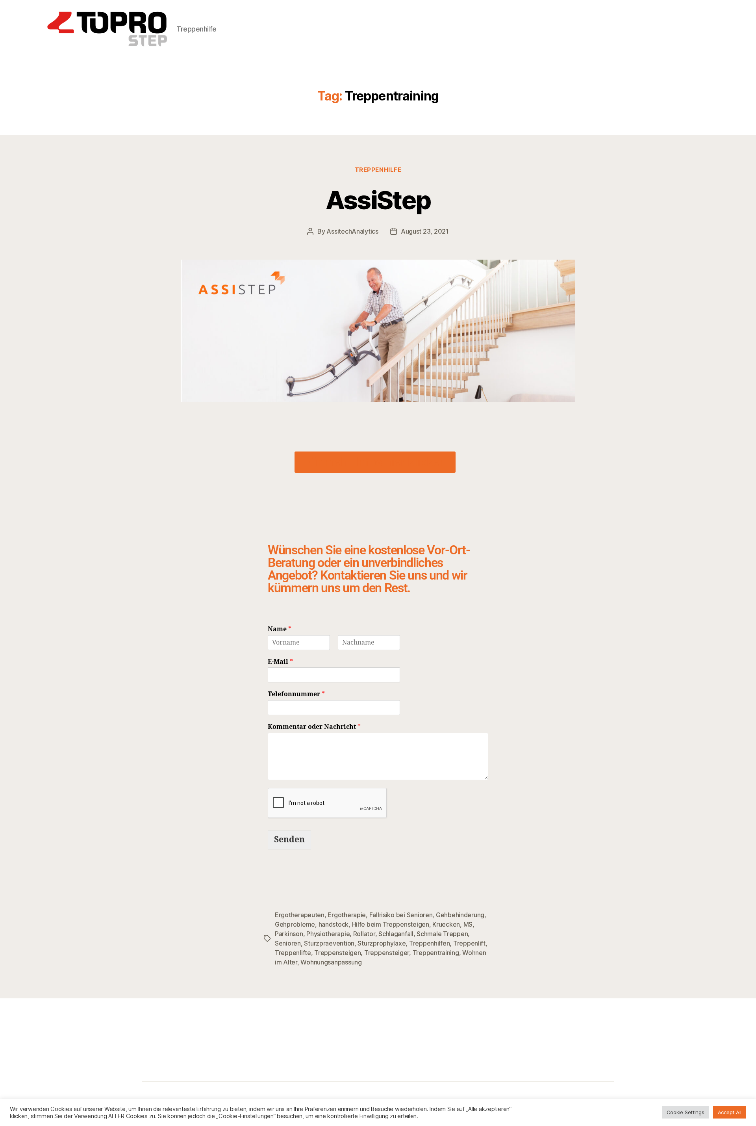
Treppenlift (469, 943)
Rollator (364, 934)
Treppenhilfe (378, 169)
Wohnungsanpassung (330, 962)
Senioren (288, 943)
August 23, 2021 (425, 231)
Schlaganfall (395, 934)
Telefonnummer (296, 694)
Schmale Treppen (442, 934)
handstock (334, 924)
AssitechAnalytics (352, 231)
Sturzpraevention (329, 943)
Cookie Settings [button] (685, 1112)
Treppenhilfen (429, 943)
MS (467, 924)
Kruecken (446, 924)
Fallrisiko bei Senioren (401, 915)
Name (279, 629)
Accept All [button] (729, 1112)
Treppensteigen (337, 953)
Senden (289, 839)
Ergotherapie (347, 915)
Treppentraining (436, 953)
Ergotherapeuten (299, 915)
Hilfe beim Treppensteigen (390, 924)
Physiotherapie (328, 934)
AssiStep (378, 200)
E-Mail (280, 662)
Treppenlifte (293, 953)
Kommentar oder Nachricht (314, 727)
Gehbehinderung (460, 915)
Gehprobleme (295, 924)
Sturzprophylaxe (382, 943)
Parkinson (289, 934)
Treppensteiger (386, 953)
